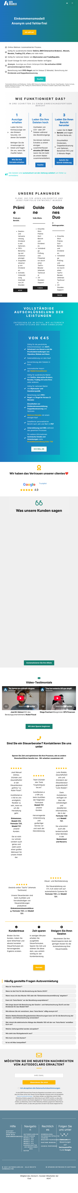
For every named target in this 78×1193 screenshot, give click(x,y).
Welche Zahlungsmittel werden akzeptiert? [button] (22, 1029)
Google (68, 1150)
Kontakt (39, 967)
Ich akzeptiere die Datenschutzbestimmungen (40, 1088)
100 (40, 288)
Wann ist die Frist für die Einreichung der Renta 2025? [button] (26, 991)
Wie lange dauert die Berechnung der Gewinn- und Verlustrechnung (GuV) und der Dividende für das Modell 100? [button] (37, 1006)
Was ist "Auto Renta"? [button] (14, 987)
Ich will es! (29, 32)
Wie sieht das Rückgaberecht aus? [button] (19, 1033)
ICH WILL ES (39, 449)
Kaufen (40, 79)
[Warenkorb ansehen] (67, 3)
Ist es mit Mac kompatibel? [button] (16, 1042)
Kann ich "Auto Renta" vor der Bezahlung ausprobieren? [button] (27, 1000)
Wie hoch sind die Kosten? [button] (16, 1038)
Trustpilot (43, 483)
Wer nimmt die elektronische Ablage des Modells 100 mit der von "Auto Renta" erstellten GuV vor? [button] (39, 1023)
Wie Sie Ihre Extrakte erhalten (16, 161)
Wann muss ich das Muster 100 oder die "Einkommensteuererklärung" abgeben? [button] (37, 996)
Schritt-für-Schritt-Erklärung (64, 161)
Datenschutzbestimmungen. (25, 1096)
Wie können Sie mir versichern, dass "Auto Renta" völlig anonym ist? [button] (32, 1011)
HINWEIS (47, 1134)
